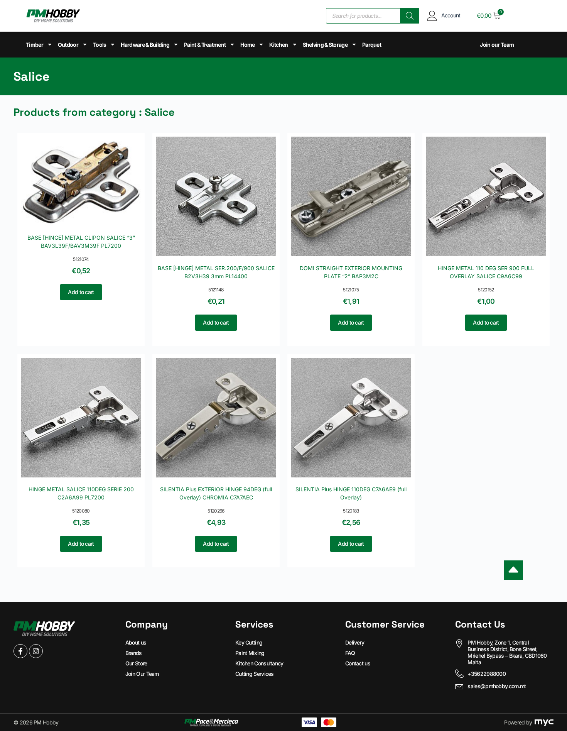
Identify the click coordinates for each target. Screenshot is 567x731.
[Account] (432, 15)
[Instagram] (36, 651)
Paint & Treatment (205, 44)
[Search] (409, 16)
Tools (99, 44)
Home (247, 44)
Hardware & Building (145, 44)
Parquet (371, 44)
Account (451, 15)
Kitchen (278, 44)
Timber (34, 44)
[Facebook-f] (20, 651)
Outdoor (68, 44)
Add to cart (81, 292)
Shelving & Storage (325, 44)
